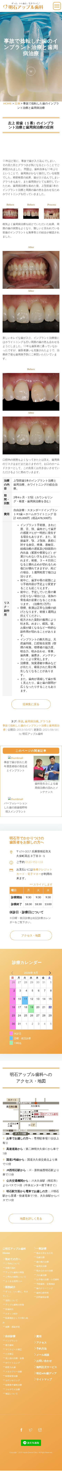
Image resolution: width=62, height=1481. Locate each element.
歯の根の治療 (42, 1262)
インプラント (11, 1341)
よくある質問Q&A (13, 1281)
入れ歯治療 (41, 1275)
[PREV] (12, 972)
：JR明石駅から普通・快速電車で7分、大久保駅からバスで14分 (31, 1196)
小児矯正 (9, 1354)
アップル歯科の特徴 (14, 1272)
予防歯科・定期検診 (45, 1284)
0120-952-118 (34, 862)
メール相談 (42, 1355)
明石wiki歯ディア (46, 1373)
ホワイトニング (12, 1363)
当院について (11, 1300)
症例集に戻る (31, 704)
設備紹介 (9, 1309)
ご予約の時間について (15, 1277)
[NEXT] (49, 972)
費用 (39, 1336)
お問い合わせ (44, 1361)
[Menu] (57, 6)
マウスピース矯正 (13, 1349)
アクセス (41, 1342)
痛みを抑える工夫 (44, 1253)
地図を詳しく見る (31, 1218)
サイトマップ (44, 1379)
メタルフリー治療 (13, 1372)
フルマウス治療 (12, 1389)
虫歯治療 (40, 1257)
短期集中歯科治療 (13, 1385)
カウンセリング (12, 1380)
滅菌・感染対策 (12, 1327)
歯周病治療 (32, 721)
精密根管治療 (11, 1376)
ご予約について (12, 1264)
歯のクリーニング (44, 1288)
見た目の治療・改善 (14, 1358)
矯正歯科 (9, 1345)
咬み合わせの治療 (44, 1271)
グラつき (45, 721)
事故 (20, 721)
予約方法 (41, 1348)
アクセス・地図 (31, 935)
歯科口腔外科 (42, 1293)
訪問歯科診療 (42, 1297)
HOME (7, 103)
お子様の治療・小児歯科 (47, 1279)
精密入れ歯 (10, 1367)
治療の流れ (10, 1268)
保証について (11, 1394)
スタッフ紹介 (11, 1314)
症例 (17, 103)
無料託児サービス (46, 1367)
